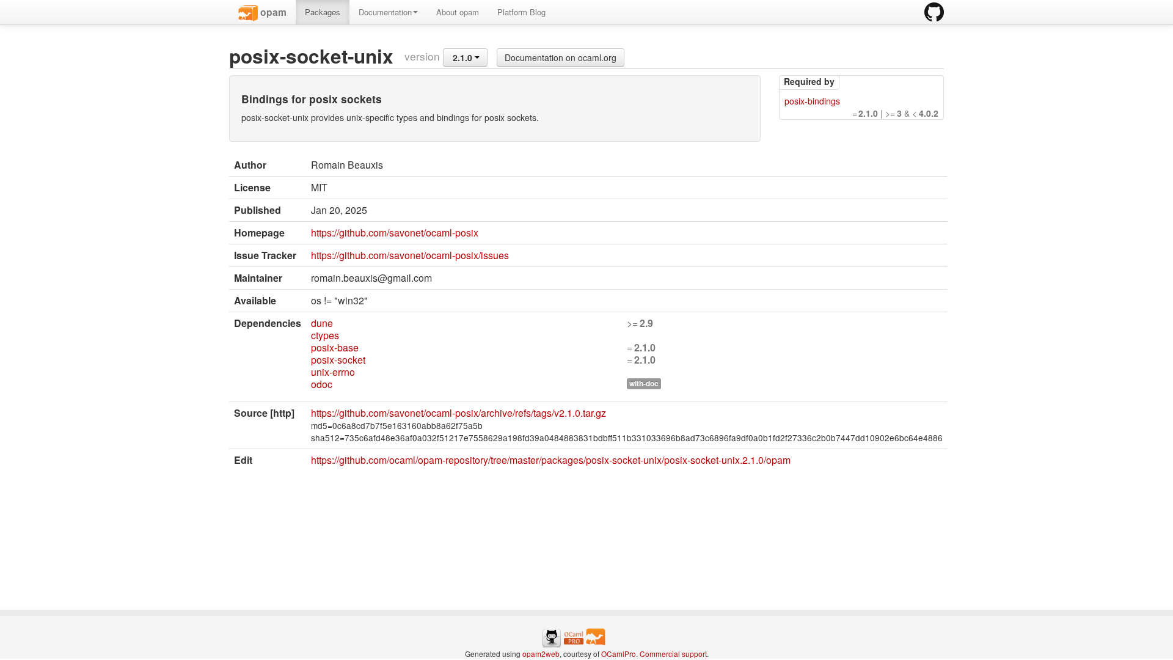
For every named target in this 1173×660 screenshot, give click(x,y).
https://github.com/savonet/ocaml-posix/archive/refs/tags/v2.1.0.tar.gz (458, 413)
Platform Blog (521, 12)
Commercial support (673, 653)
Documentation (385, 12)
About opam (457, 12)
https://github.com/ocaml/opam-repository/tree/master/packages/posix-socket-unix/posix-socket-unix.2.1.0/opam (551, 460)
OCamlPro (618, 653)
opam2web (541, 653)
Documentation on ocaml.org (560, 57)
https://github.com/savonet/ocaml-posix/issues (410, 255)
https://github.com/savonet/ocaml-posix (394, 233)
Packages (322, 12)
